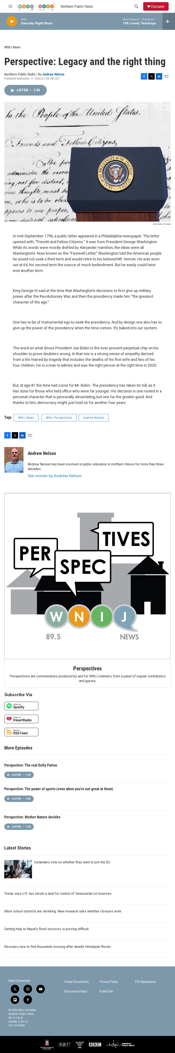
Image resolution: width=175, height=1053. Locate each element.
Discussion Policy (75, 991)
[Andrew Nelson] (13, 460)
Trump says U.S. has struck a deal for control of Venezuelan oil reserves (57, 894)
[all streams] (168, 21)
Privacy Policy (109, 981)
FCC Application (145, 981)
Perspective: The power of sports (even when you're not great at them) (58, 789)
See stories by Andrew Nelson (55, 475)
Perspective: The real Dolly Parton (30, 765)
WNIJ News (12, 47)
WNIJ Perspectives (59, 417)
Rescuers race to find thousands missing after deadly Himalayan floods (57, 947)
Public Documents (76, 981)
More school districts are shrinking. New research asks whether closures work (62, 911)
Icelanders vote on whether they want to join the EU (72, 862)
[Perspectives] (87, 576)
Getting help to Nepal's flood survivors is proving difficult (46, 929)
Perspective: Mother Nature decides (32, 817)
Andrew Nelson (53, 74)
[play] (11, 21)
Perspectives (87, 668)
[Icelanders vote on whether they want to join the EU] (18, 869)
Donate (157, 6)
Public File (106, 991)
